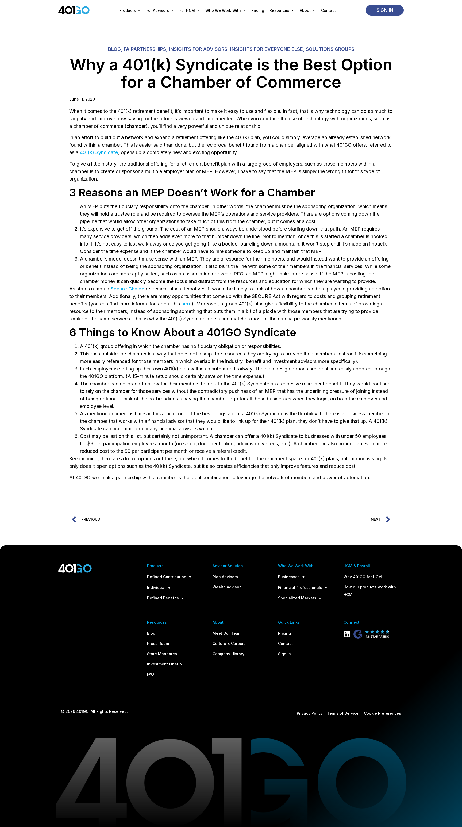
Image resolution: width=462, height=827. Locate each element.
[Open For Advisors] (172, 10)
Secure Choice (127, 289)
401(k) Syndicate (99, 152)
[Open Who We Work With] (244, 10)
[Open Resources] (292, 10)
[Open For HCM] (198, 10)
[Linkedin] (347, 634)
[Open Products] (139, 10)
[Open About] (314, 10)
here (186, 304)
